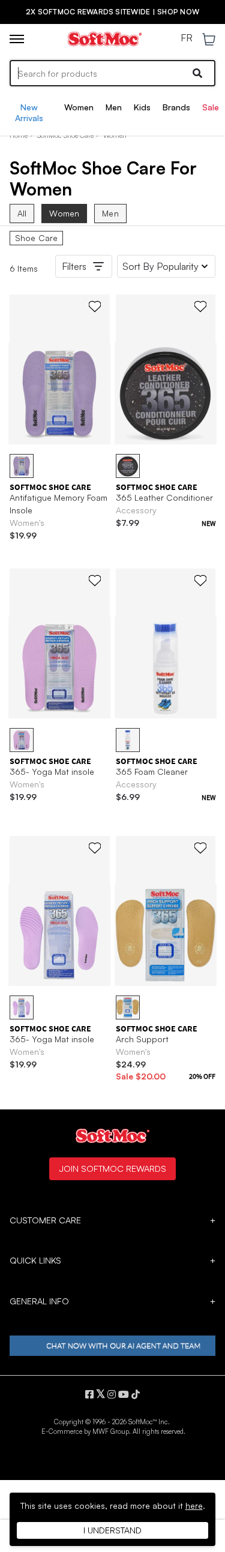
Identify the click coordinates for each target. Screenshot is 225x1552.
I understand (112, 1530)
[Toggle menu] (17, 39)
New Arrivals (29, 112)
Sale (210, 107)
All (21, 213)
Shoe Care (36, 238)
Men (114, 107)
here (194, 1505)
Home (19, 135)
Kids (142, 107)
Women (79, 107)
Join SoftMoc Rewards (112, 1168)
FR (187, 38)
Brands (176, 107)
